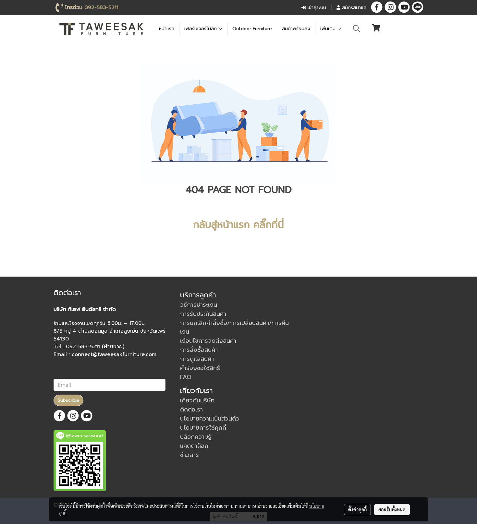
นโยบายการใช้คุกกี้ (203, 427)
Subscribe (68, 400)
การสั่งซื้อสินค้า (199, 349)
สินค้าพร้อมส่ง (296, 28)
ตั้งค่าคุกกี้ (357, 509)
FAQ (185, 377)
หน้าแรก (166, 28)
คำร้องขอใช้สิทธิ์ (200, 368)
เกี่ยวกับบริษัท (197, 400)
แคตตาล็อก (194, 445)
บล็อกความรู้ (195, 436)
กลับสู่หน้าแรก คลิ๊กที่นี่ (238, 224)
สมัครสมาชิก (353, 7)
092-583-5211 (101, 7)
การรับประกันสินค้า (203, 313)
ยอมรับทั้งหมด (392, 509)
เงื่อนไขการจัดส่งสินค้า (208, 340)
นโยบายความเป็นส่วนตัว (209, 418)
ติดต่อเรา (191, 409)
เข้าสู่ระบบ (316, 7)
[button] (356, 28)
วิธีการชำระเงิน (198, 304)
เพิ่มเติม (328, 28)
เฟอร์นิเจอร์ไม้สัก (201, 28)
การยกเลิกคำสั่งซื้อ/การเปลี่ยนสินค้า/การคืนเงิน (234, 327)
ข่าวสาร (189, 454)
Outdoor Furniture (252, 28)
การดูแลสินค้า (197, 358)
